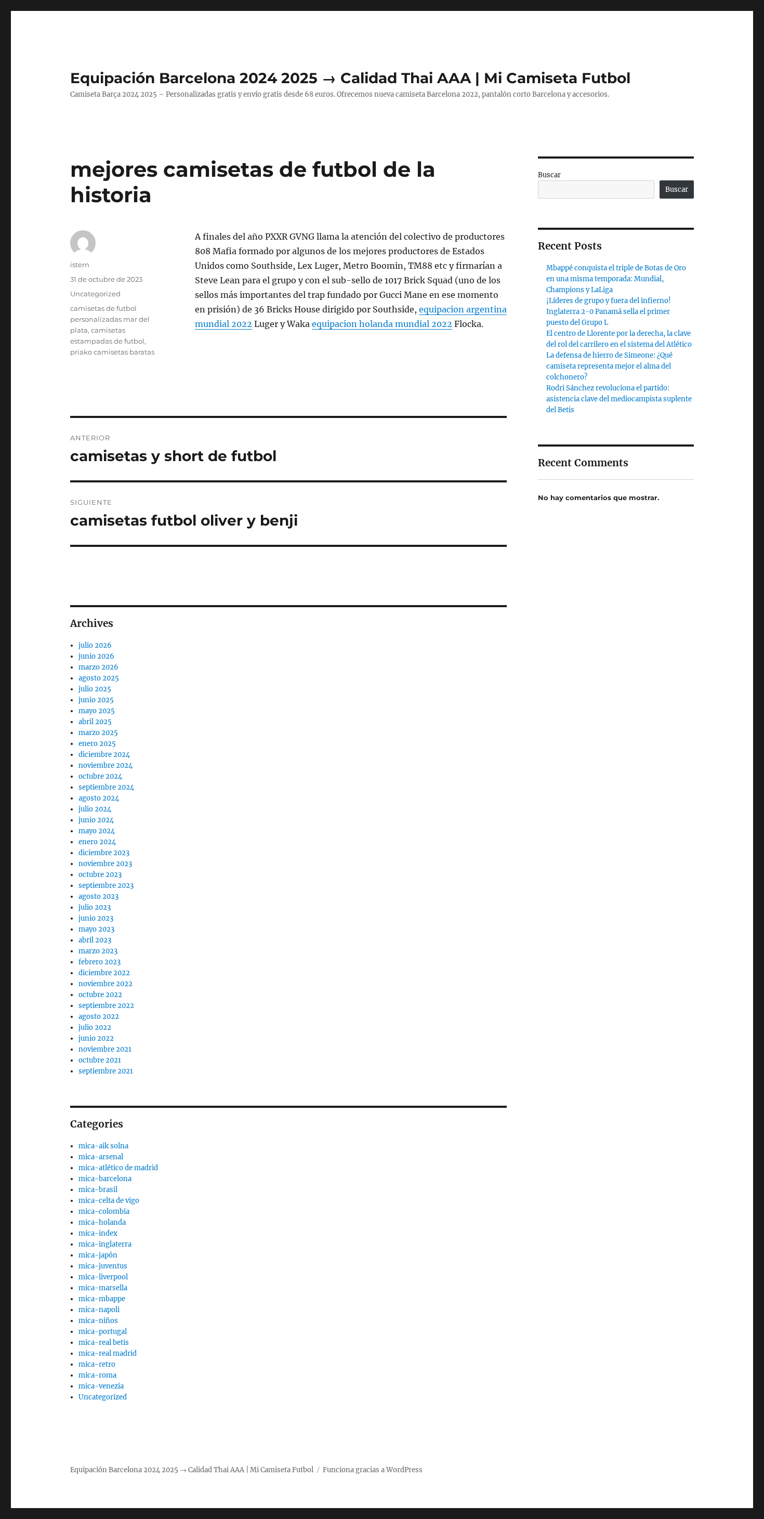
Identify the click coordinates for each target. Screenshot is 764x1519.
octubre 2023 (100, 874)
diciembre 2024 (104, 754)
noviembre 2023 (105, 863)
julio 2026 (95, 645)
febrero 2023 (99, 962)
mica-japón (97, 1255)
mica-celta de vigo (108, 1200)
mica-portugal (102, 1331)
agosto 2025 (98, 678)
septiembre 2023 (106, 885)
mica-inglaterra (104, 1244)
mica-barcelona (104, 1178)
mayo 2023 (96, 929)
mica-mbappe (101, 1298)
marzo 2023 (97, 951)
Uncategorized (95, 294)
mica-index (97, 1233)
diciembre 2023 (103, 852)
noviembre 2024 (105, 765)
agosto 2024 (98, 798)
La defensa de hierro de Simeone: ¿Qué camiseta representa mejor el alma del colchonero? (609, 366)
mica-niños (98, 1320)
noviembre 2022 (105, 983)
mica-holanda (102, 1222)
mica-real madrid (107, 1353)
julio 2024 (94, 809)
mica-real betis (103, 1342)
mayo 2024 (96, 831)
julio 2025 (94, 689)
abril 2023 (94, 940)
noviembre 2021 (104, 1049)
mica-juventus (102, 1266)
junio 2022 (96, 1038)
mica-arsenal (100, 1157)
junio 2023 (95, 918)
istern (79, 264)
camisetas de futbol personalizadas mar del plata (110, 319)
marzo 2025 (98, 732)
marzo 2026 (98, 667)
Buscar (549, 175)
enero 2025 (97, 743)
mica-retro (96, 1364)
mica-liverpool (103, 1277)
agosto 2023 (98, 896)
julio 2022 (94, 1027)
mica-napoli (99, 1309)
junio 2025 (96, 700)
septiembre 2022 (106, 1005)
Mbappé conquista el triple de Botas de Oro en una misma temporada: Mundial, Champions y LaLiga (616, 279)
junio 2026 (96, 656)
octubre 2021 (99, 1060)
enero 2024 (97, 841)
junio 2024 (96, 820)
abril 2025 (95, 721)
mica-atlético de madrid (118, 1167)
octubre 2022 (100, 994)
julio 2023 (94, 907)
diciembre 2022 (104, 972)
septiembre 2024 (106, 787)
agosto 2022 (98, 1016)
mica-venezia (101, 1386)
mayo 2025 (96, 710)
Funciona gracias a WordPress (373, 1469)
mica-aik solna (103, 1146)
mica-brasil (97, 1189)
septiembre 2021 (105, 1071)
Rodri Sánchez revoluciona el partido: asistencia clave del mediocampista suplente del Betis (619, 399)
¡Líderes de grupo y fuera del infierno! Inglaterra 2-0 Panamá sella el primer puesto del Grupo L (608, 311)
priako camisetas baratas (112, 352)
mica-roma (97, 1375)
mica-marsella (102, 1288)
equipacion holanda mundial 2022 (382, 324)
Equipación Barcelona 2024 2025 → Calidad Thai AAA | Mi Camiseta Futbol (350, 78)
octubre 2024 (100, 776)
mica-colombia (103, 1211)
